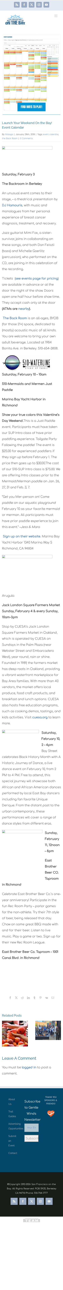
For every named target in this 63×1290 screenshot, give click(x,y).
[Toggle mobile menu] (56, 16)
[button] (4, 1034)
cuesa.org (39, 717)
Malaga (9, 134)
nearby (23, 308)
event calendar (50, 134)
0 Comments (26, 138)
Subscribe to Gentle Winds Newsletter (31, 1110)
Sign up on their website (21, 536)
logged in (29, 1067)
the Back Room (9, 138)
